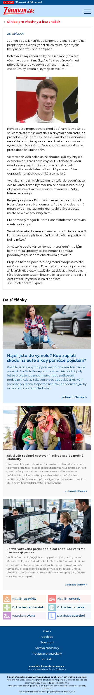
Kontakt (47, 659)
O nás (47, 631)
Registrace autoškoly (47, 653)
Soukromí (47, 642)
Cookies (47, 636)
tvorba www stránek (38, 669)
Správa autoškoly (47, 648)
